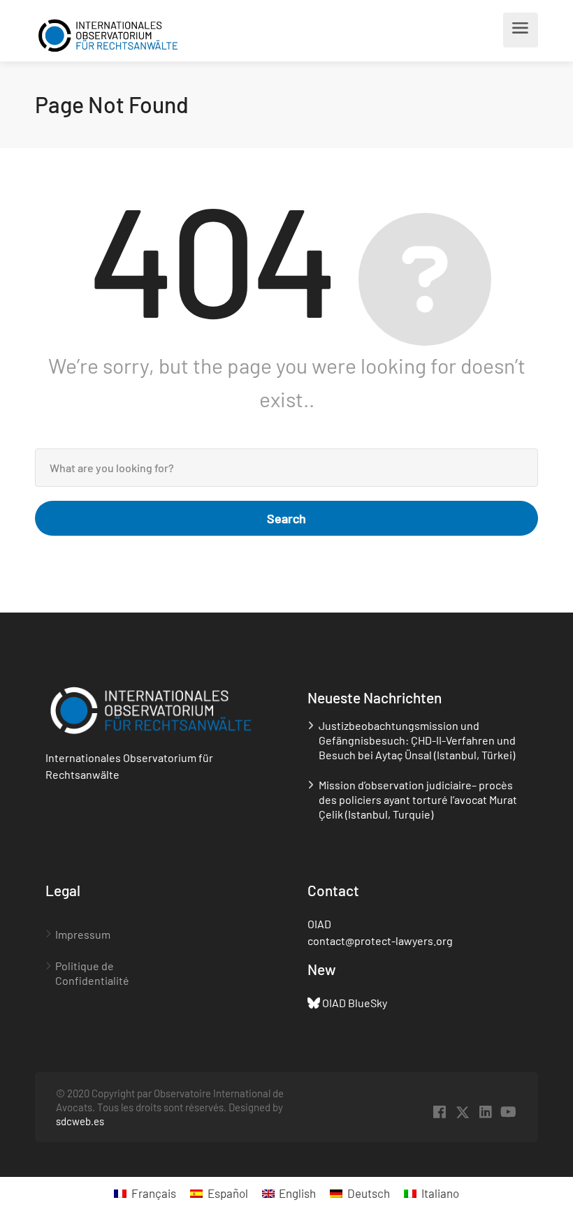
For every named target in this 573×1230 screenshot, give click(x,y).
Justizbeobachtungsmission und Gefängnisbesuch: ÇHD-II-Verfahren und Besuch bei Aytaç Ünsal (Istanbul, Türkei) (417, 740)
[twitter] (462, 1112)
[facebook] (439, 1112)
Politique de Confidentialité (92, 973)
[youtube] (508, 1112)
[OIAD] (107, 34)
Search (286, 518)
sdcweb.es (80, 1121)
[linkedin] (485, 1112)
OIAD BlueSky (354, 1002)
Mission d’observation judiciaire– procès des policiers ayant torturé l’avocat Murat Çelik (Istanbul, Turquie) (418, 799)
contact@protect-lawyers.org (380, 940)
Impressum (82, 934)
